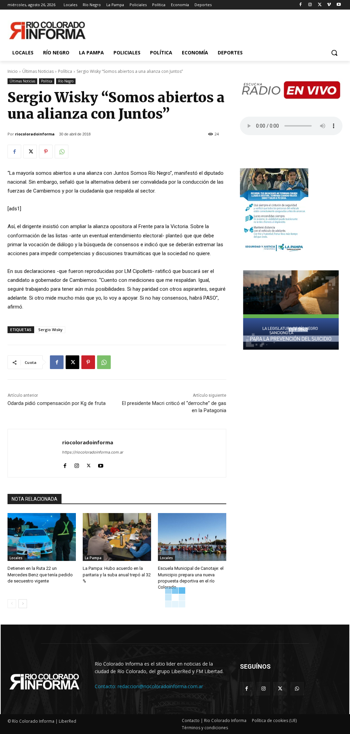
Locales (16, 557)
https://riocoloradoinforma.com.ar (92, 452)
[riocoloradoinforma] (35, 453)
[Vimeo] (329, 5)
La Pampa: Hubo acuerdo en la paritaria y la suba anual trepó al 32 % (117, 574)
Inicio (13, 71)
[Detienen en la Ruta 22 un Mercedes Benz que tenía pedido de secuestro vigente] (42, 537)
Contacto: (106, 686)
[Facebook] (301, 5)
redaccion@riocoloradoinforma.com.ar (160, 686)
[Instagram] (310, 5)
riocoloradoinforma (35, 133)
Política (65, 71)
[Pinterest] (46, 151)
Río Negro (65, 81)
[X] (320, 5)
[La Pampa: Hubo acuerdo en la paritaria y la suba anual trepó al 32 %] (117, 537)
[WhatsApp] (61, 151)
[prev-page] (12, 603)
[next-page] (22, 603)
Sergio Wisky (50, 329)
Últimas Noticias (38, 71)
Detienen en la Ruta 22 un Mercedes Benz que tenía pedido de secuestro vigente (40, 574)
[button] (334, 52)
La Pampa (93, 557)
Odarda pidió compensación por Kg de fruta (57, 403)
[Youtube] (338, 5)
